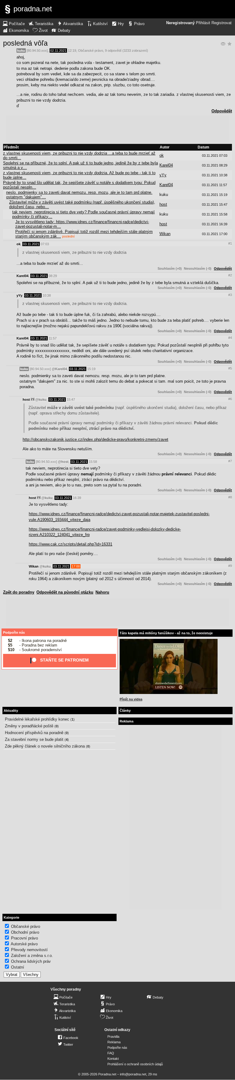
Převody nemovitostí (29, 949)
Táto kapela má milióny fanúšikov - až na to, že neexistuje (166, 633)
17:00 (76, 566)
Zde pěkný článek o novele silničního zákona (45, 746)
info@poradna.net (133, 1074)
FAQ (110, 1053)
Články (125, 710)
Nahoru (102, 592)
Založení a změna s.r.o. (32, 955)
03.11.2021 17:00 (214, 234)
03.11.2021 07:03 (214, 155)
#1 (230, 243)
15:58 (93, 461)
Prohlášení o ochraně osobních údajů (135, 1064)
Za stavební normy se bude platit (34, 739)
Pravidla (113, 1036)
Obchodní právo (25, 932)
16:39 (77, 498)
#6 (230, 399)
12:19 (72, 50)
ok (161, 155)
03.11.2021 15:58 (214, 214)
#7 (230, 461)
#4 (230, 337)
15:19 (91, 369)
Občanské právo (90, 50)
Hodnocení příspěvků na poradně (34, 732)
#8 (230, 497)
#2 (230, 275)
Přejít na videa (131, 699)
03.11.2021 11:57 (214, 185)
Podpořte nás (14, 632)
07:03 (45, 244)
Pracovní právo (24, 938)
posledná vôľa (25, 43)
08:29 (53, 276)
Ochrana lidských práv (31, 961)
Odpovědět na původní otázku (64, 592)
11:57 (53, 338)
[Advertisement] (117, 129)
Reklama (114, 1042)
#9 (230, 566)
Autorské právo (24, 944)
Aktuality (11, 710)
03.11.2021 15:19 (214, 195)
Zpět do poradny (18, 592)
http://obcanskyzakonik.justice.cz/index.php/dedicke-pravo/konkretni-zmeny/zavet (95, 439)
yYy (162, 175)
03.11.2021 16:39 (214, 224)
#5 (230, 368)
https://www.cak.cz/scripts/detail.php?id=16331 (70, 544)
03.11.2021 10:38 (214, 175)
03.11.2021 (31, 244)
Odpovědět (221, 111)
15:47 (71, 399)
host (163, 204)
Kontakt (113, 1058)
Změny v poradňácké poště (29, 726)
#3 (230, 295)
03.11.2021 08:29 (214, 165)
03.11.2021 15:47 (214, 204)
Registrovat (221, 23)
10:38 (47, 295)
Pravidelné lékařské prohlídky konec (37, 719)
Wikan (164, 233)
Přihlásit (203, 23)
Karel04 (166, 165)
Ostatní (17, 967)
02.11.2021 (58, 50)
